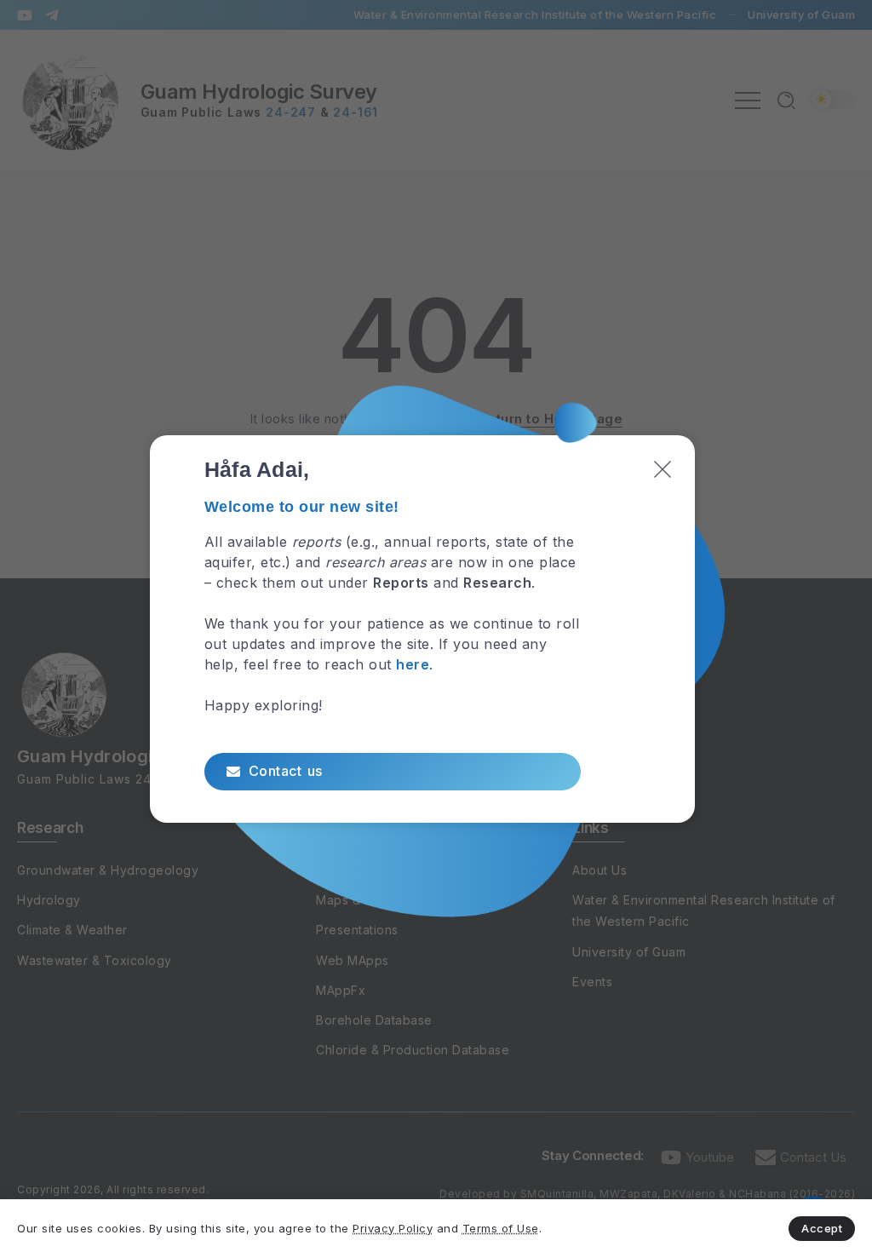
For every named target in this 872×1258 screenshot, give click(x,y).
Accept (821, 1228)
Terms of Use (500, 1228)
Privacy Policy (393, 1228)
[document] (436, 629)
